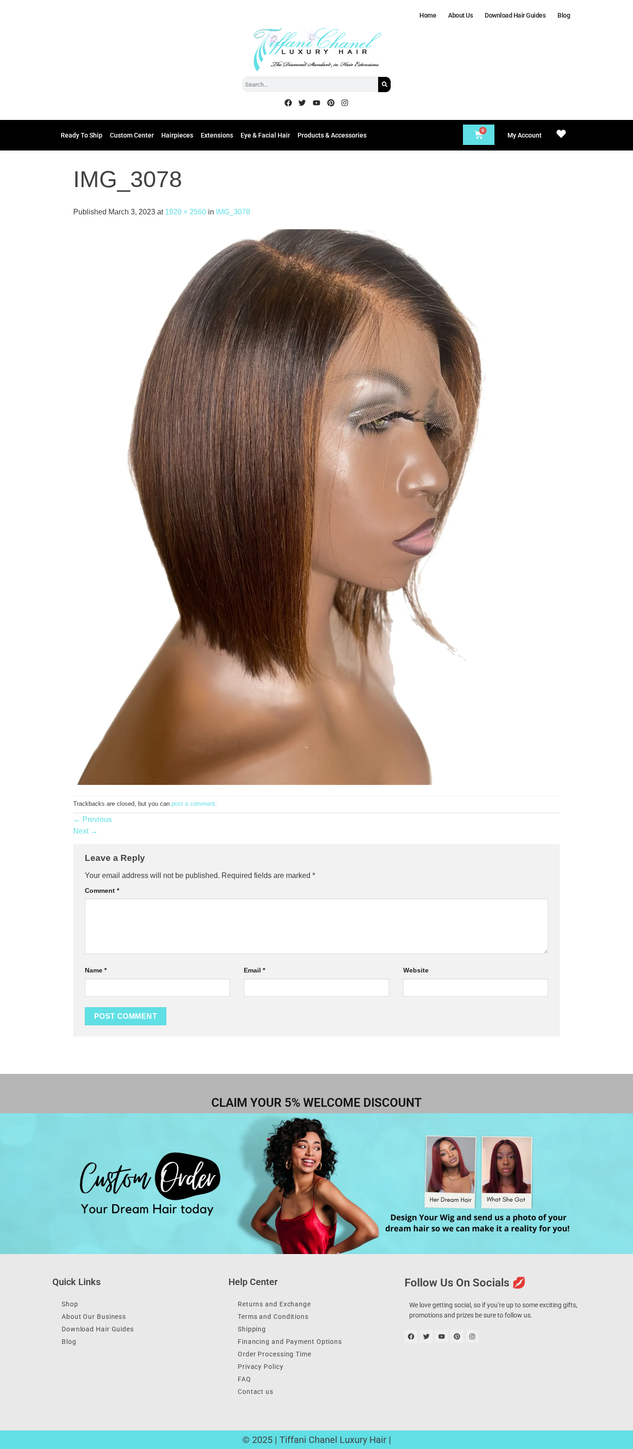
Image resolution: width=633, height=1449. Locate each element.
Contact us (255, 1391)
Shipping (252, 1329)
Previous (92, 819)
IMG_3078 (233, 212)
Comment (102, 890)
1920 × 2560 (185, 212)
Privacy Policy (261, 1366)
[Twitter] (303, 103)
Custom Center (132, 135)
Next (85, 831)
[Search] (384, 84)
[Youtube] (316, 103)
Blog (563, 15)
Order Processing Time (274, 1354)
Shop (70, 1304)
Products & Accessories (332, 135)
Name (96, 970)
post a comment (193, 803)
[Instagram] (345, 103)
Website (416, 970)
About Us (460, 15)
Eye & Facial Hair (265, 135)
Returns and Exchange (274, 1304)
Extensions (217, 135)
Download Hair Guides (515, 15)
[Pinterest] (331, 103)
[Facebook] (288, 103)
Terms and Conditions (273, 1316)
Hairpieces (177, 135)
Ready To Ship (81, 135)
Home (427, 15)
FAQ (244, 1379)
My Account (524, 135)
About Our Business (94, 1316)
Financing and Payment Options (290, 1341)
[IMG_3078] (281, 506)
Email (254, 970)
